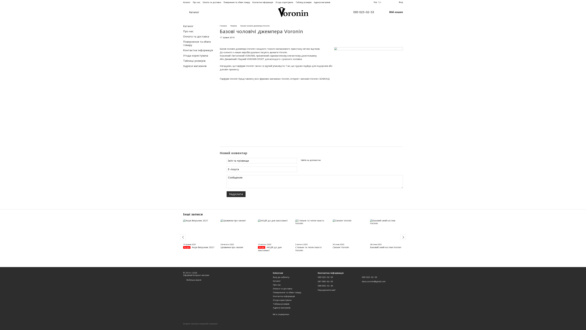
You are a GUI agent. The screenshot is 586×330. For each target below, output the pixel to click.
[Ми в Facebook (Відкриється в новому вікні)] (365, 2)
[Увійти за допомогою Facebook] (324, 160)
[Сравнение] (391, 2)
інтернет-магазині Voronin (304, 78)
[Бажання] (385, 2)
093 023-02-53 (363, 12)
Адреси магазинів (322, 2)
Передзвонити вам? (326, 290)
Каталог (186, 2)
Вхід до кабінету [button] (281, 277)
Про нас (196, 2)
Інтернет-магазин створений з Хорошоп (200, 324)
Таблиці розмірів (303, 2)
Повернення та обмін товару (237, 2)
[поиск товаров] (210, 12)
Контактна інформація (262, 2)
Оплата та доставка (212, 2)
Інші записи (193, 214)
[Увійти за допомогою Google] (329, 160)
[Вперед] (403, 237)
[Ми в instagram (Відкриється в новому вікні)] (369, 2)
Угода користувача (284, 2)
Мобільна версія (193, 280)
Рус (379, 2)
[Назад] (183, 237)
